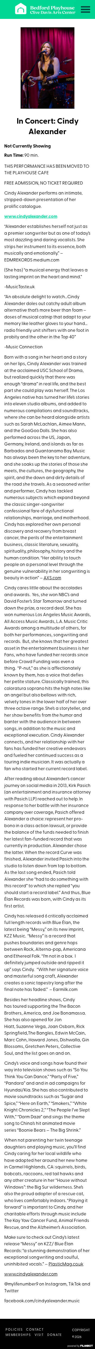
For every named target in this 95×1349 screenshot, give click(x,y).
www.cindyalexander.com (30, 216)
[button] (85, 9)
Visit (39, 1335)
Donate (54, 1335)
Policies (14, 1329)
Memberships (18, 1335)
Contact (35, 1329)
